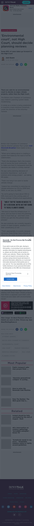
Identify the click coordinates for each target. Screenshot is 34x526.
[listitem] (17, 274)
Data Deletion (6, 286)
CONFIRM (10, 279)
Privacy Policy (28, 286)
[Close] (30, 240)
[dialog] (17, 263)
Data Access (17, 286)
